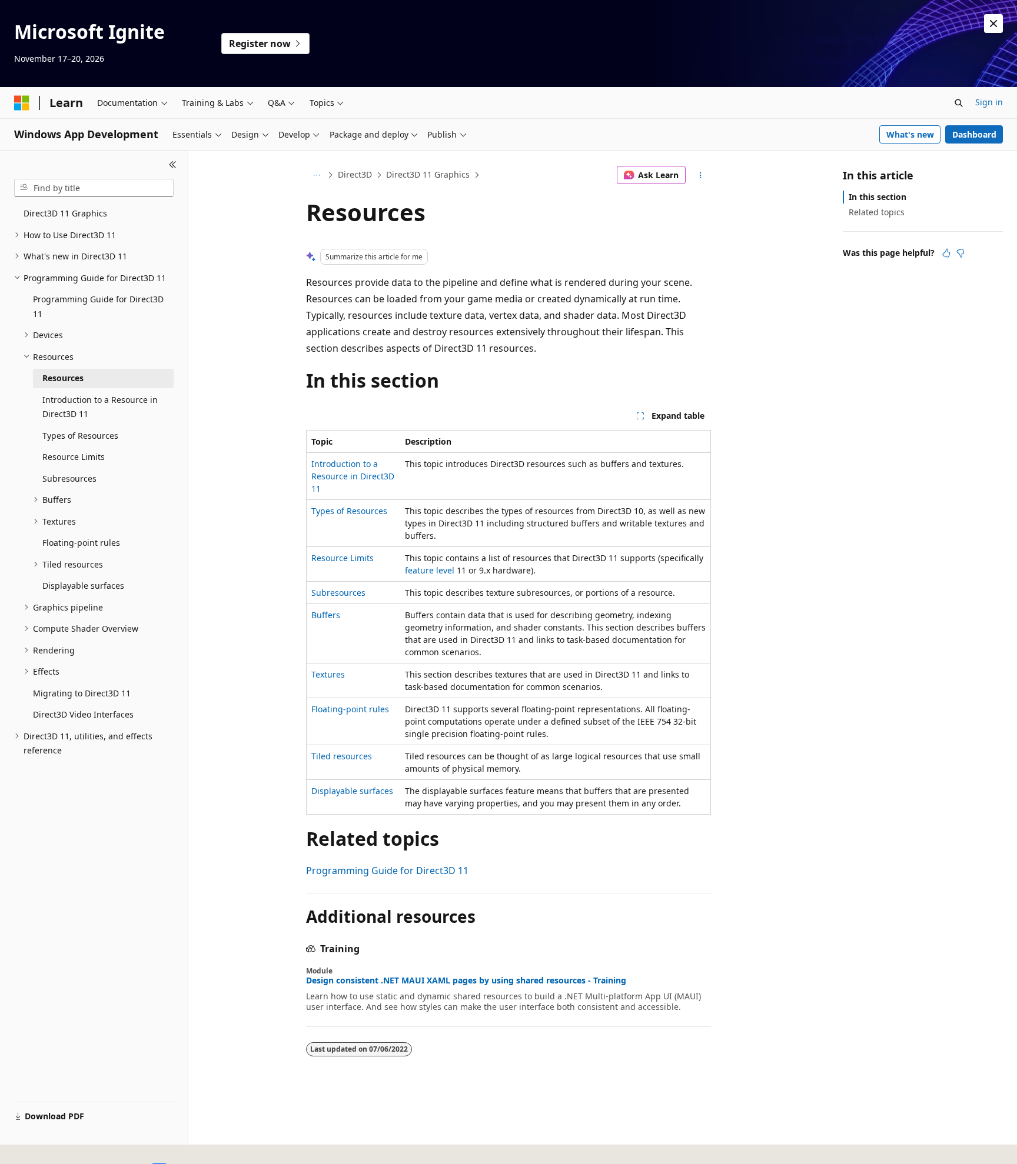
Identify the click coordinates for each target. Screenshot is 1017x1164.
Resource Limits (342, 557)
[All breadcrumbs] (316, 175)
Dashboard (974, 134)
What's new (910, 134)
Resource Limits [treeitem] (73, 456)
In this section (877, 196)
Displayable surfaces (352, 790)
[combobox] (94, 188)
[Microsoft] (21, 103)
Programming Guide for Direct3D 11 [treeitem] (98, 306)
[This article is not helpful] (960, 253)
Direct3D (355, 174)
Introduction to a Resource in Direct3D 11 (352, 476)
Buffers (325, 615)
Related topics (877, 212)
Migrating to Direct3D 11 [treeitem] (82, 693)
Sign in (989, 102)
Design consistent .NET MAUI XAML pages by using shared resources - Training (466, 980)
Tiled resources (341, 756)
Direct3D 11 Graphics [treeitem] (65, 213)
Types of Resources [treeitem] (80, 435)
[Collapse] (172, 164)
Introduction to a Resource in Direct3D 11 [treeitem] (100, 407)
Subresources (338, 592)
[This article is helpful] (946, 253)
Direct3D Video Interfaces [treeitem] (83, 714)
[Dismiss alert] (993, 23)
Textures (328, 674)
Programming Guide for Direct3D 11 (387, 870)
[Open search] (959, 103)
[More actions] (700, 175)
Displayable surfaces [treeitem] (83, 585)
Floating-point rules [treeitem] (81, 542)
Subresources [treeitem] (69, 478)
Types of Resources (349, 510)
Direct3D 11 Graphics (428, 174)
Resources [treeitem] (63, 377)
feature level (429, 570)
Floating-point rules (350, 709)
